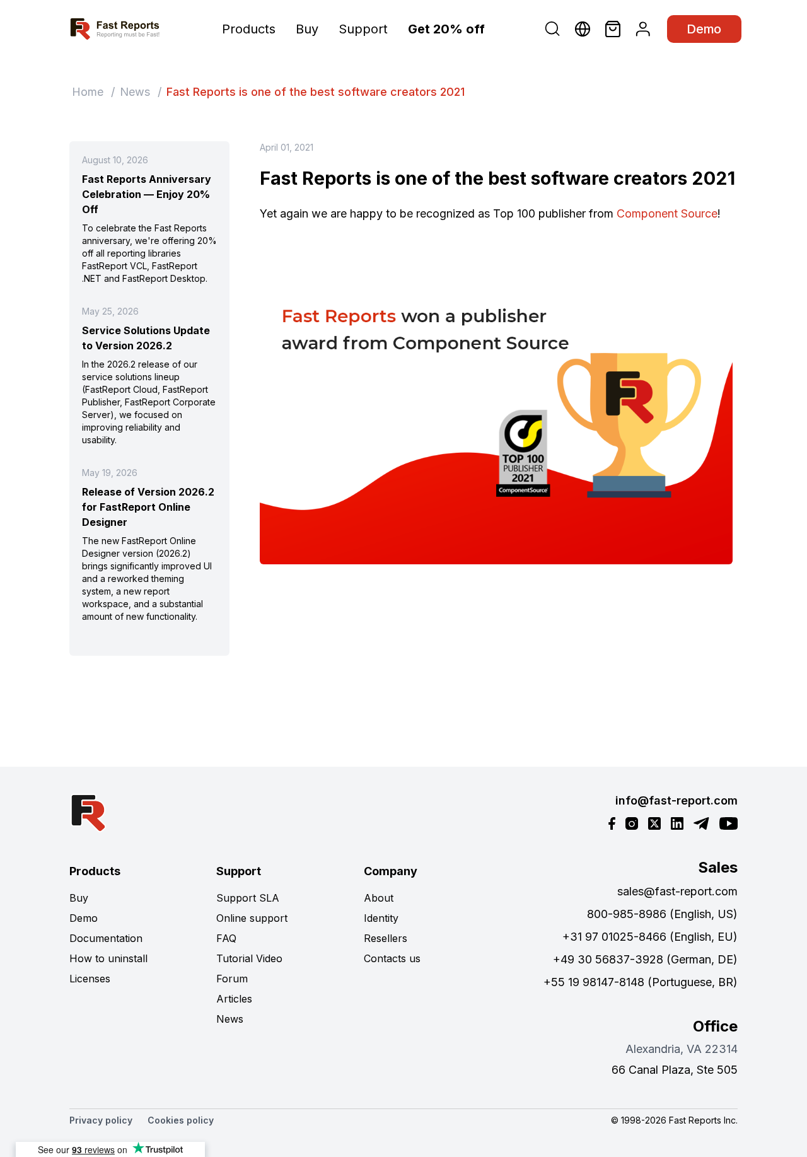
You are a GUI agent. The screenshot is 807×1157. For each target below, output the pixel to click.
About (378, 898)
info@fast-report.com (676, 800)
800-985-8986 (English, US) (662, 914)
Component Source (667, 213)
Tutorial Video (249, 958)
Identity (381, 918)
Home (87, 91)
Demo (704, 29)
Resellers (385, 938)
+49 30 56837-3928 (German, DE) (645, 959)
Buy (307, 29)
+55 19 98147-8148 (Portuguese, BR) (640, 982)
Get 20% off (446, 29)
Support (363, 29)
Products (249, 29)
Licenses (89, 978)
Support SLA (247, 898)
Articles (234, 998)
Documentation (105, 938)
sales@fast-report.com (677, 891)
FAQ (226, 938)
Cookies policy (181, 1120)
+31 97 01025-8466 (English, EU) (650, 936)
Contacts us (392, 958)
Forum (232, 978)
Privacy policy (100, 1120)
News (135, 91)
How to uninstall (108, 958)
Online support (251, 918)
